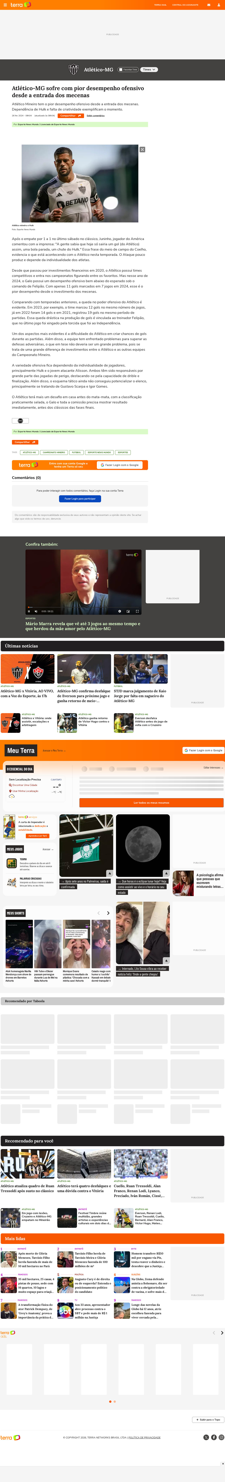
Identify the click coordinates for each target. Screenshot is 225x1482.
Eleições (135, 1274)
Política (79, 1274)
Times (147, 70)
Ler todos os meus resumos (151, 803)
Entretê (82, 1209)
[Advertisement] (197, 723)
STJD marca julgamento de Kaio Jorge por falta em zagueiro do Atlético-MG (140, 696)
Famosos (23, 1274)
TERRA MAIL (160, 5)
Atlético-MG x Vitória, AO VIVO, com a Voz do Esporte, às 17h (27, 693)
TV (76, 1300)
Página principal (21, 5)
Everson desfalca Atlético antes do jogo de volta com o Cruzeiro (151, 722)
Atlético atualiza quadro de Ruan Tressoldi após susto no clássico (27, 1188)
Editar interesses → (214, 767)
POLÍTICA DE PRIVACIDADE (144, 1437)
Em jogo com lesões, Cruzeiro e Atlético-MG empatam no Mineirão (37, 1217)
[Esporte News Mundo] (20, 420)
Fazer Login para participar (80, 498)
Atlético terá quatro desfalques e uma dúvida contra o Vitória (84, 1188)
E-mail (208, 5)
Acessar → (48, 849)
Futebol (76, 452)
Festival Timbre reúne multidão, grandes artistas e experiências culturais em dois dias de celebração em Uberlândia (94, 1218)
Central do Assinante (185, 5)
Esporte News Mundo (99, 452)
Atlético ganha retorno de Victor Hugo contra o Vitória (93, 722)
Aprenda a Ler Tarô (37, 835)
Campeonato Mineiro (54, 452)
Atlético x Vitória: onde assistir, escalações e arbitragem (37, 722)
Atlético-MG (98, 69)
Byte (133, 1249)
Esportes (123, 452)
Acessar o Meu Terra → (54, 750)
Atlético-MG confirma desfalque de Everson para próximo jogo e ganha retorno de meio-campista (83, 696)
